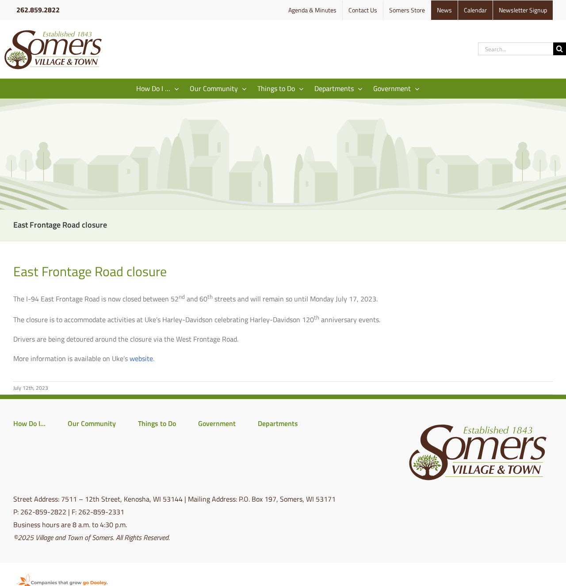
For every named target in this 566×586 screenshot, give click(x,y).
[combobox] (515, 48)
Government (217, 423)
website (141, 358)
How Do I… (29, 423)
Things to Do (157, 423)
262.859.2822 (38, 9)
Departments (278, 423)
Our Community (92, 423)
